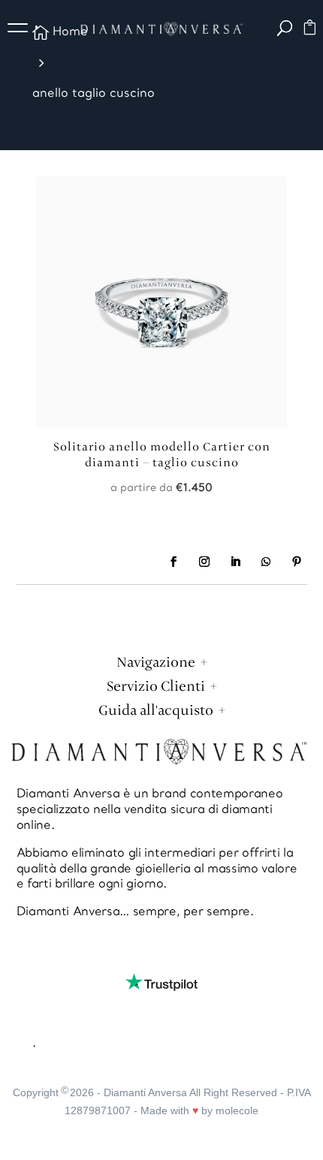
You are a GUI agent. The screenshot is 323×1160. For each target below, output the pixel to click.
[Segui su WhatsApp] (265, 561)
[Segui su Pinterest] (296, 561)
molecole (237, 1110)
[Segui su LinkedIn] (235, 561)
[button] (22, 30)
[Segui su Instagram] (204, 561)
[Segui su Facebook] (173, 561)
